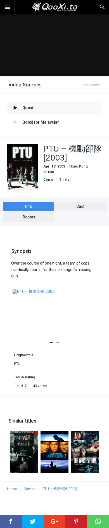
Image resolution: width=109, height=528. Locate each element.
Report (29, 217)
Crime (48, 179)
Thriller (65, 179)
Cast (80, 206)
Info (28, 206)
